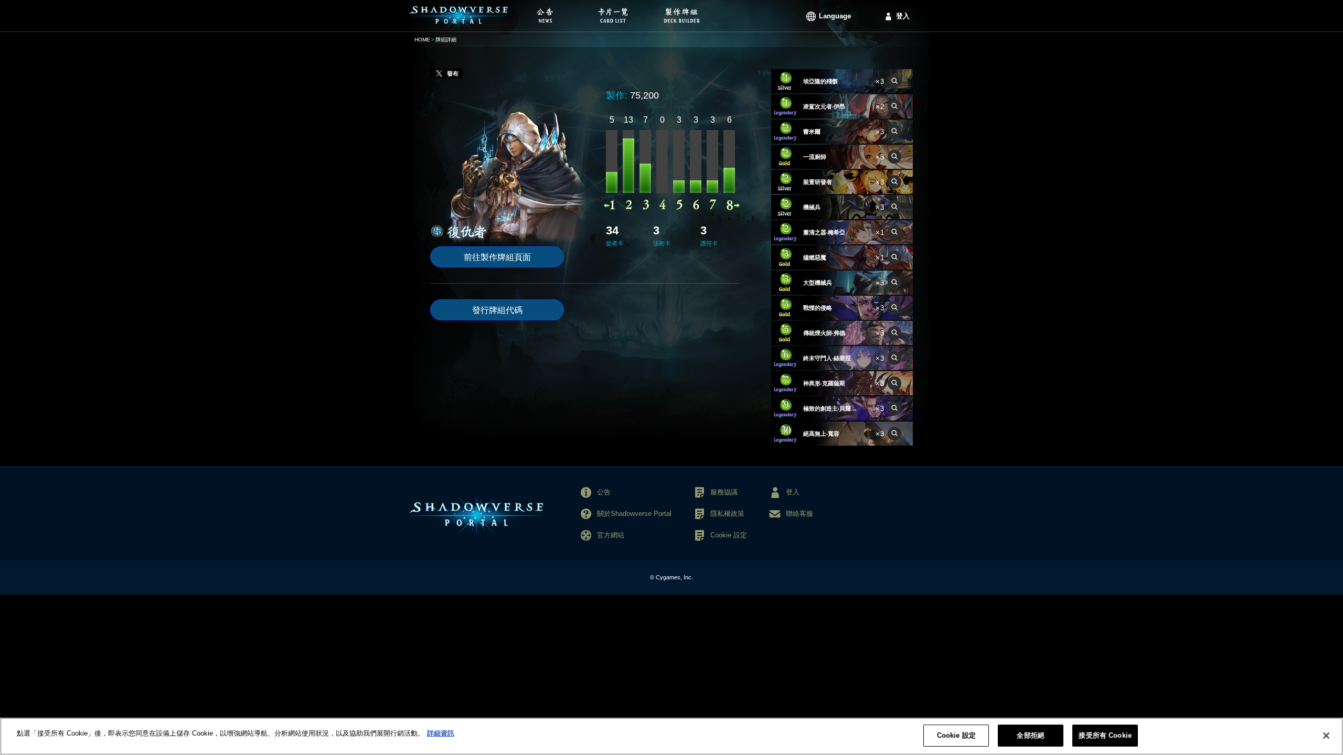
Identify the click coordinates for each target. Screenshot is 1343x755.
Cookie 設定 (956, 735)
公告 (604, 492)
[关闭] (1326, 735)
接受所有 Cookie (1105, 735)
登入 (903, 16)
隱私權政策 (727, 513)
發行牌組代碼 (497, 310)
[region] (671, 736)
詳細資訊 (440, 733)
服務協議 (724, 492)
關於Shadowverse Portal (634, 513)
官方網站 (610, 535)
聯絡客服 (799, 513)
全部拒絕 (1030, 735)
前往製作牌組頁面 (497, 257)
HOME (422, 39)
